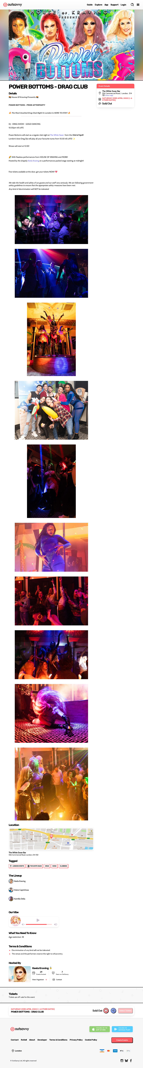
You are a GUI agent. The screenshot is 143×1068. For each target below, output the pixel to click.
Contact (15, 1040)
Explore (98, 4)
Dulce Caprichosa (21, 890)
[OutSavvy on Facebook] (131, 1060)
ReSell (24, 1040)
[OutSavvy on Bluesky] (126, 1060)
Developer (42, 1040)
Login (123, 4)
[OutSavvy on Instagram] (122, 1060)
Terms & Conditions (58, 1040)
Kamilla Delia (19, 899)
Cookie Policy (91, 1040)
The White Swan (57, 135)
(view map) (109, 95)
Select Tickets (125, 1010)
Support (114, 4)
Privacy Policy (76, 1040)
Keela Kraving (33, 161)
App (106, 4)
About (32, 1040)
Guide (90, 4)
